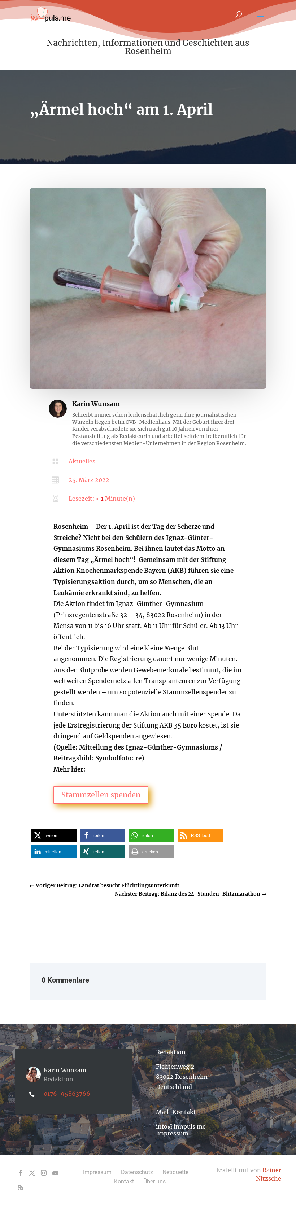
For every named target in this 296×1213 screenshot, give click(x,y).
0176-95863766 (67, 1093)
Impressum (172, 1133)
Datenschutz (137, 1172)
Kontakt (124, 1181)
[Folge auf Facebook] (20, 1173)
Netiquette (175, 1172)
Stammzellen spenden (100, 794)
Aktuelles (82, 461)
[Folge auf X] (32, 1173)
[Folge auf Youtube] (55, 1173)
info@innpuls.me (181, 1126)
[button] (54, 835)
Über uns (154, 1181)
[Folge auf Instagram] (43, 1173)
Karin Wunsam (96, 404)
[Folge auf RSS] (20, 1187)
